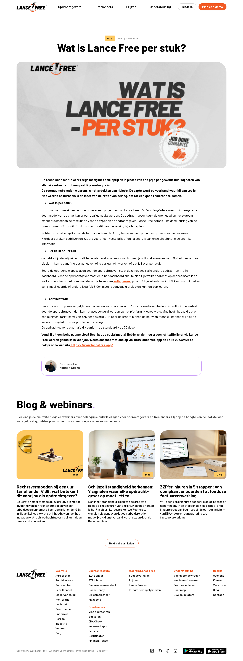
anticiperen (122, 281)
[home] (32, 7)
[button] (70, 6)
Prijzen (131, 7)
